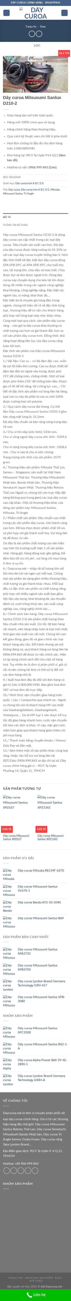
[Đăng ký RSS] (28, 1170)
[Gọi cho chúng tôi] (21, 1170)
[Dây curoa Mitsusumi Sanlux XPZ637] (18, 813)
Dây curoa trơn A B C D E (29, 183)
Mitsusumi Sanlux (12, 193)
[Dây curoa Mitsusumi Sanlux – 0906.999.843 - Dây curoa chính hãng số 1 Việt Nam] (35, 13)
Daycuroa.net (12, 1113)
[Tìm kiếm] (64, 13)
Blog (58, 1278)
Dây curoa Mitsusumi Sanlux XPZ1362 (50, 838)
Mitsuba (55, 190)
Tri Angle (29, 193)
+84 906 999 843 (26, 1163)
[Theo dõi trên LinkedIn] (35, 1170)
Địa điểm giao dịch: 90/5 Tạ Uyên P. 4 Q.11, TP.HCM (33, 1153)
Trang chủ (30, 26)
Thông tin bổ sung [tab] (15, 225)
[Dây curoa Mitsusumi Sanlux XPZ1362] (52, 813)
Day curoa (14, 190)
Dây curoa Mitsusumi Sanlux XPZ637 (16, 838)
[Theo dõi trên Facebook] (6, 1170)
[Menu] (6, 13)
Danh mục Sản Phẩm (39, 1278)
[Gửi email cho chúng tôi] (13, 1170)
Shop (43, 26)
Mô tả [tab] (7, 217)
